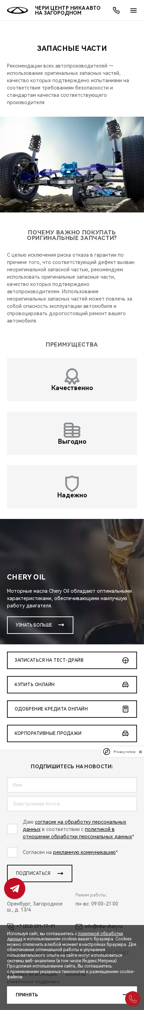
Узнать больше (34, 625)
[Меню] (133, 10)
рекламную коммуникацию (84, 852)
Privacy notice (124, 752)
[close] (140, 751)
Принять (27, 995)
